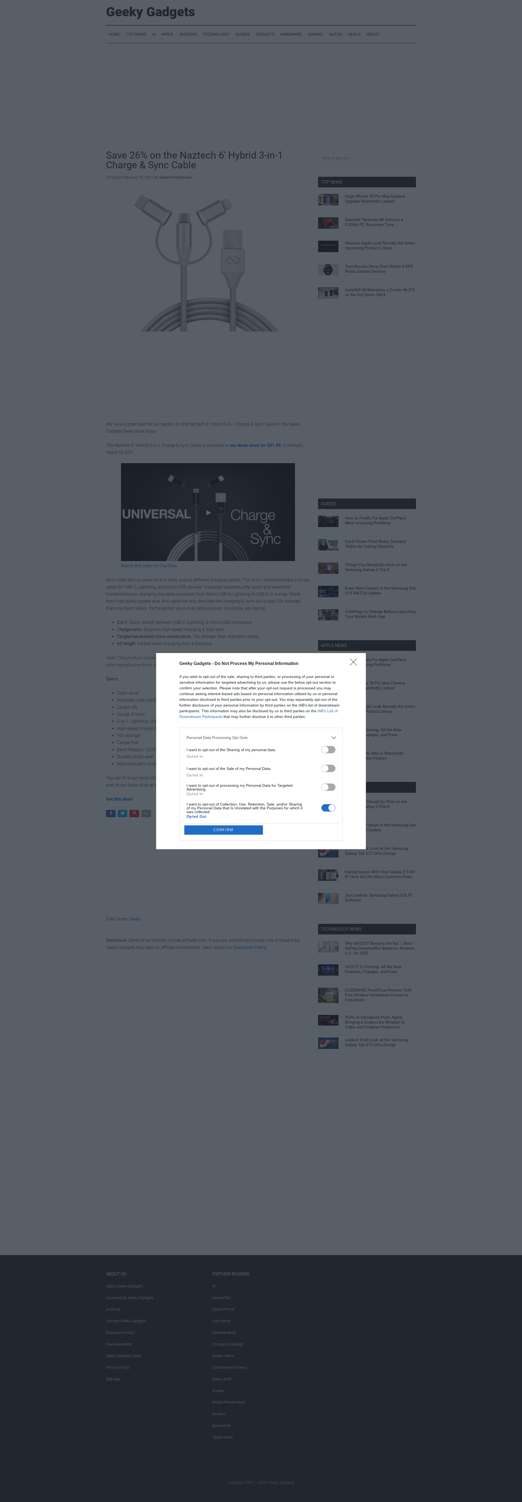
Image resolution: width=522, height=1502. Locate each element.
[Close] (355, 664)
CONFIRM (223, 830)
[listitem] (261, 738)
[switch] (328, 749)
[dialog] (261, 751)
